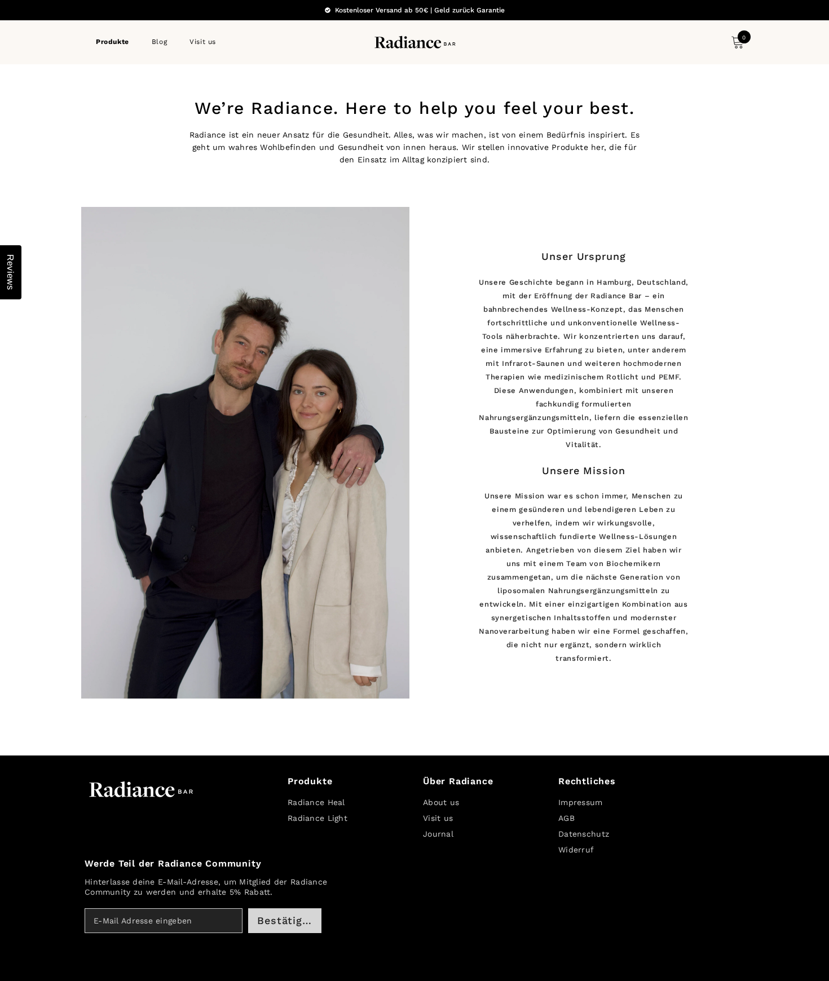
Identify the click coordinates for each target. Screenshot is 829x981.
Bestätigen (286, 920)
